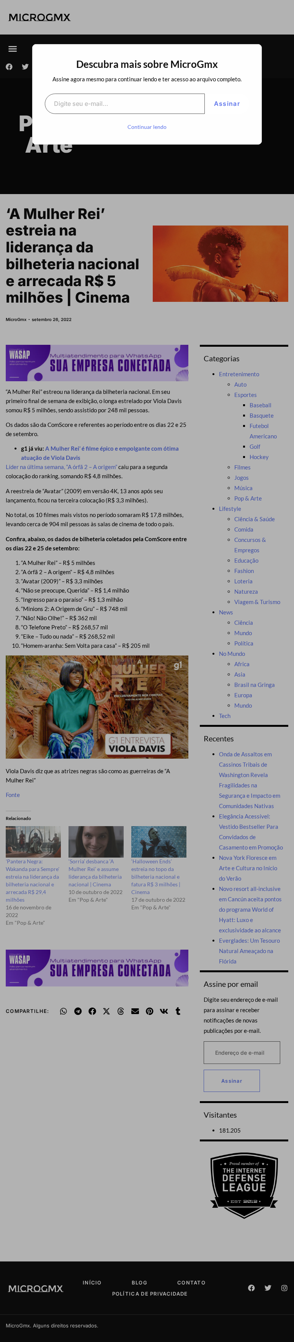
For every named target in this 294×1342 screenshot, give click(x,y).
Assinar (227, 103)
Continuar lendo (147, 126)
